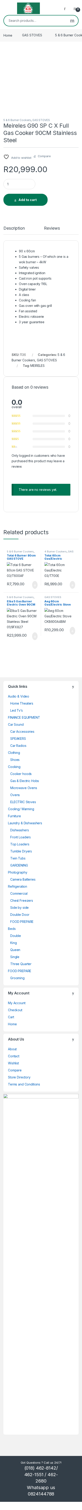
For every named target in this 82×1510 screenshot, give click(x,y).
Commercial (19, 893)
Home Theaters (21, 703)
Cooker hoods (21, 774)
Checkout (15, 1010)
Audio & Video (18, 696)
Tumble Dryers (21, 851)
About (12, 1049)
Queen (15, 950)
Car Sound (16, 724)
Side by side (19, 907)
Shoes (15, 760)
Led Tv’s (16, 710)
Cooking (14, 767)
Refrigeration (17, 886)
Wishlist (13, 1063)
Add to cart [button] (34, 585)
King (13, 943)
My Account (17, 1003)
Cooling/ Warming (21, 809)
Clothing (14, 753)
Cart (11, 1017)
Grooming (17, 978)
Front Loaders (20, 837)
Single (14, 957)
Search (72, 20)
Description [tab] (14, 228)
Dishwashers (19, 830)
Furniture (14, 816)
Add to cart (27, 200)
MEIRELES (37, 366)
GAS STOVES (32, 35)
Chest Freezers (21, 900)
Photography (17, 872)
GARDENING (19, 865)
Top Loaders (19, 844)
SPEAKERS (18, 738)
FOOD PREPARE (21, 922)
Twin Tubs (18, 858)
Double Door (19, 914)
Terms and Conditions (24, 1084)
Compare (15, 1070)
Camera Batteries (23, 879)
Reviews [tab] (52, 228)
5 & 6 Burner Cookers (17, 120)
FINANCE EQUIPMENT (24, 717)
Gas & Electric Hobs (24, 781)
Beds (11, 929)
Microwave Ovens (23, 788)
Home (7, 35)
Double (15, 936)
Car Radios (18, 746)
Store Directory (19, 1077)
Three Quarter (20, 964)
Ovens (15, 795)
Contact (13, 1056)
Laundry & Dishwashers (25, 823)
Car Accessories (22, 731)
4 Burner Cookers (55, 551)
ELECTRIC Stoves (23, 802)
